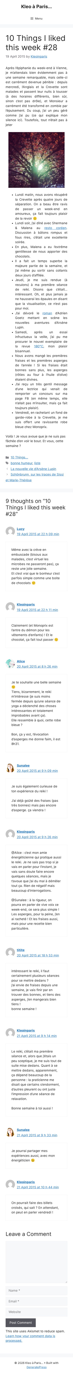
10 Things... (19, 457)
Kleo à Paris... (36, 6)
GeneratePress (37, 1367)
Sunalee (23, 765)
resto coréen (55, 228)
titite (21, 950)
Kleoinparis (26, 604)
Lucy (21, 529)
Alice (21, 661)
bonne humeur (21, 463)
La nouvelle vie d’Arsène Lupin (33, 469)
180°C (38, 346)
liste (37, 463)
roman (47, 313)
